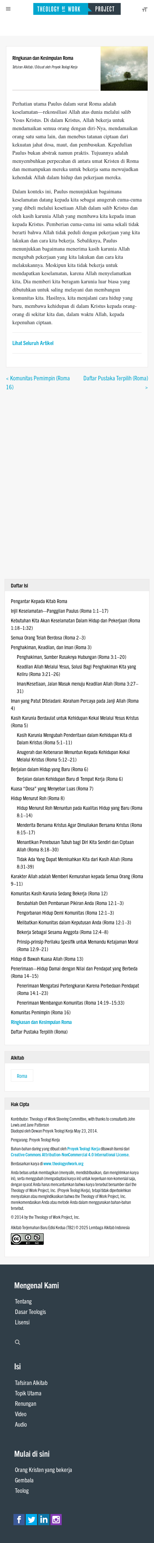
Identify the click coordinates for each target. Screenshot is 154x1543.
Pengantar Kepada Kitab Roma (39, 600)
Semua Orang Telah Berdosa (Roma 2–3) (48, 637)
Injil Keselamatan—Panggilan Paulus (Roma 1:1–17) (59, 610)
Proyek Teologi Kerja (83, 1148)
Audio (21, 1424)
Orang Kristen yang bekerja (43, 1469)
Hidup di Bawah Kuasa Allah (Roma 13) (47, 958)
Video (21, 1413)
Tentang (23, 1301)
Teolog (22, 1490)
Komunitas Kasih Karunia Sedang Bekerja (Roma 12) (59, 893)
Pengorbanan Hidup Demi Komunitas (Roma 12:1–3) (65, 912)
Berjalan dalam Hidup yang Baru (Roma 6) (49, 769)
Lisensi (22, 1321)
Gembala (24, 1480)
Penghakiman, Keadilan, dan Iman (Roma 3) (51, 647)
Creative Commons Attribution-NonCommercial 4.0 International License (70, 1154)
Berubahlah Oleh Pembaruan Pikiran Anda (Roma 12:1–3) (70, 902)
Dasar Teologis (30, 1311)
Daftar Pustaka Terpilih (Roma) (39, 1031)
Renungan (25, 1403)
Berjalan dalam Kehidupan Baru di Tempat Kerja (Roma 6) (70, 778)
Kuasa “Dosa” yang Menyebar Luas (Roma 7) (52, 788)
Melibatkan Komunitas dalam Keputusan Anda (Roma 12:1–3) (74, 922)
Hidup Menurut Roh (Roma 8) (38, 798)
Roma (22, 1075)
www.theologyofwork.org (63, 1163)
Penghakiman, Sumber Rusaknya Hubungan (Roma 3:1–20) (71, 656)
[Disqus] (77, 484)
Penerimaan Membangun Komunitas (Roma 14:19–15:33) (70, 1002)
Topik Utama (28, 1393)
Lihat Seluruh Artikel (32, 342)
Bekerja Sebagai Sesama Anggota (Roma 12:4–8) (62, 931)
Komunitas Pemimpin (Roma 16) (41, 1012)
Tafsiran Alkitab (31, 1382)
